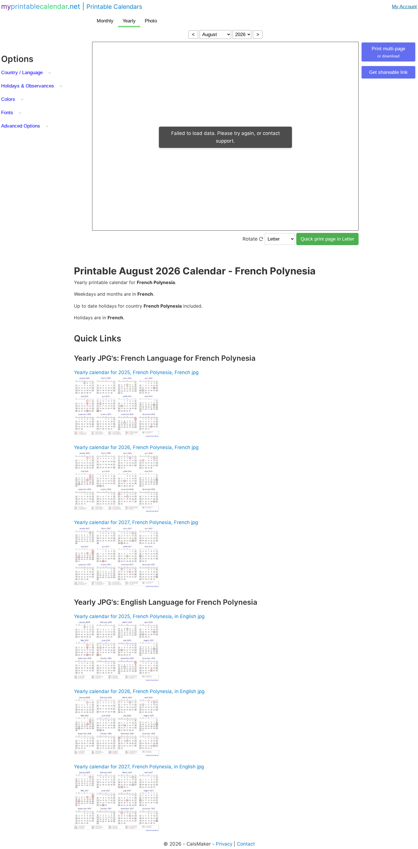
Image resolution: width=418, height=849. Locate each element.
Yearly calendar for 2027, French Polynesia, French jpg (136, 522)
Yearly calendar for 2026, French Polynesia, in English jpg (139, 691)
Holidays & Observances (27, 86)
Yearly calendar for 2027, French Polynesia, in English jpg (139, 766)
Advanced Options (20, 126)
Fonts (7, 112)
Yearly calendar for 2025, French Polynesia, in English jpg (139, 616)
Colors (8, 99)
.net (71, 6)
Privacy (224, 844)
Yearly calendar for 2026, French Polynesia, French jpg (136, 447)
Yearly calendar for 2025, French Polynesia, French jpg (136, 372)
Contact (246, 844)
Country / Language (22, 72)
